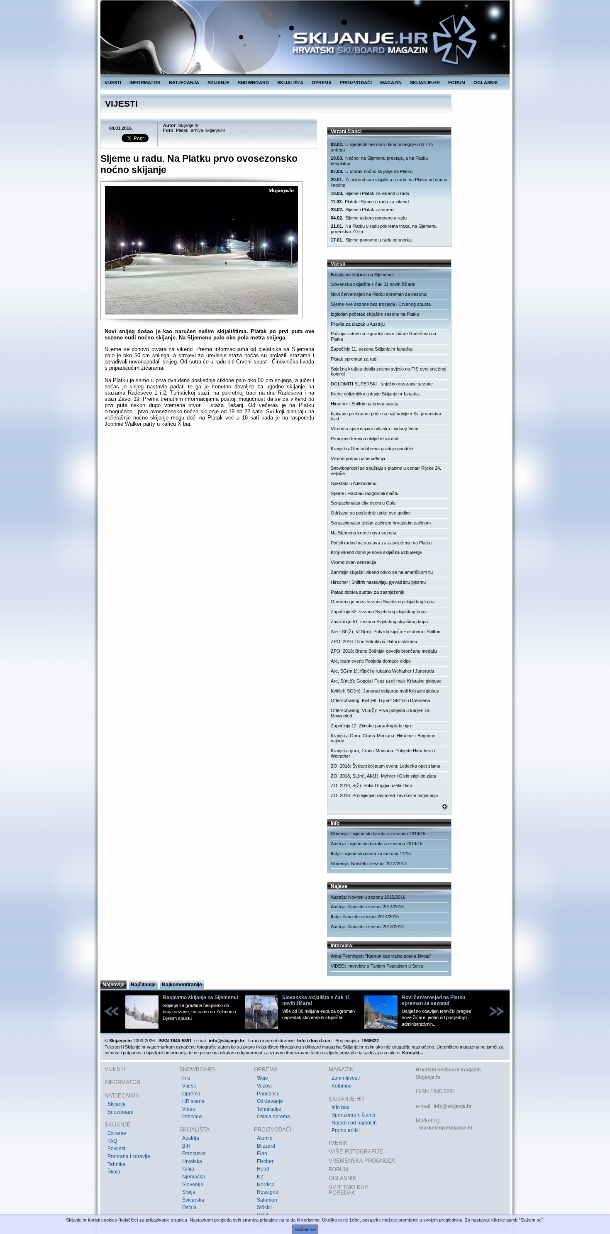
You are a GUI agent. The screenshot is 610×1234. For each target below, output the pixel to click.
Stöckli (264, 1207)
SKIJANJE (218, 82)
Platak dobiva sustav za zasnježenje (367, 592)
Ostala (189, 1207)
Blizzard (266, 1146)
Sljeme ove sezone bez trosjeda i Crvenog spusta (381, 304)
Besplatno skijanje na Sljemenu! (362, 274)
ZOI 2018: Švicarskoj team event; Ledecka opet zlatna (385, 765)
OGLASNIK (485, 82)
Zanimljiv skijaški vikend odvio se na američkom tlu (382, 572)
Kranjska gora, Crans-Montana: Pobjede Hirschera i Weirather (383, 753)
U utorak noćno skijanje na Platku (371, 171)
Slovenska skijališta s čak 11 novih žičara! (373, 284)
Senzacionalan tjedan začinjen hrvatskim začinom (381, 522)
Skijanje (116, 1104)
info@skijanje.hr (453, 1106)
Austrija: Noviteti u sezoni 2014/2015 (367, 906)
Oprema (191, 1094)
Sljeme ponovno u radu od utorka (371, 239)
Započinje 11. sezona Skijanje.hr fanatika (371, 348)
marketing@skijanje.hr (446, 1128)
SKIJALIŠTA (290, 82)
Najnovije (113, 985)
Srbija (188, 1192)
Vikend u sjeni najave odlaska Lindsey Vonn (374, 428)
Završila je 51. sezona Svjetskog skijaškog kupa (379, 621)
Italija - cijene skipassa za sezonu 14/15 (371, 853)
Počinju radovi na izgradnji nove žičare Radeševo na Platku (383, 336)
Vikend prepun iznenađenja (358, 458)
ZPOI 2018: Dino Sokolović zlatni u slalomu (374, 641)
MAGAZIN (391, 82)
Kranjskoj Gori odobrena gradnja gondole (372, 448)
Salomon (267, 1200)
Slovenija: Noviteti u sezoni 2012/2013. (369, 863)
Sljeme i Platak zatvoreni (362, 209)
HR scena (193, 1101)
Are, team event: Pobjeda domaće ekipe (371, 660)
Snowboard (120, 1112)
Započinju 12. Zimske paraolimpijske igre (371, 725)
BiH (186, 1146)
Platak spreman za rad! (354, 358)
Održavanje (270, 1101)
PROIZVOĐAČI (356, 82)
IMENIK (338, 1143)
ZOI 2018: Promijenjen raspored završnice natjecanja (384, 795)
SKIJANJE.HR (425, 82)
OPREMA (322, 82)
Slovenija (192, 1185)
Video (188, 1109)
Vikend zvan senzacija (353, 562)
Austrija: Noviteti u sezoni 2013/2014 (367, 926)
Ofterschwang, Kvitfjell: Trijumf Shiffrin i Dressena (380, 700)
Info (186, 1078)
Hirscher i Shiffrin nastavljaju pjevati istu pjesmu (378, 582)
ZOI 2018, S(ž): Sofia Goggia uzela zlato (371, 785)
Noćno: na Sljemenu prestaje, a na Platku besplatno (379, 161)
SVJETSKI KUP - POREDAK (350, 1190)
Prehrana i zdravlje (128, 1156)
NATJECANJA (184, 82)
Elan (262, 1153)
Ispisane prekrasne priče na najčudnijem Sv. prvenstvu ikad (386, 416)
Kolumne (342, 1086)
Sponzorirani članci (353, 1115)
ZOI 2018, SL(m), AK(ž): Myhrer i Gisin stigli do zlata (383, 775)
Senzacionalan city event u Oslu (363, 502)
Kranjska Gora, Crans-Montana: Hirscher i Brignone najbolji (383, 738)
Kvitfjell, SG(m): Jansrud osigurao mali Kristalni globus (385, 690)
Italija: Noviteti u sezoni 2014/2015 (365, 916)
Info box (340, 1107)
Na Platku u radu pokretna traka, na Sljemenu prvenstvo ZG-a (384, 229)
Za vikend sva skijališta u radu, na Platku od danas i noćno (389, 182)
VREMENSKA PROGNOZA (362, 1160)
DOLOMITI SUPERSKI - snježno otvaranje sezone (382, 383)
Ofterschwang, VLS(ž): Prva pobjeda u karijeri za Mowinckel (380, 713)
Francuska (194, 1153)
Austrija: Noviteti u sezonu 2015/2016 (368, 897)
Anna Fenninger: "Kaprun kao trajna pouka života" (381, 956)
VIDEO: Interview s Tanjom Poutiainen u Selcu (377, 965)
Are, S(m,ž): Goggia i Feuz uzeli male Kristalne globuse (386, 680)
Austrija (190, 1138)
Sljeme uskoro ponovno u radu (369, 217)
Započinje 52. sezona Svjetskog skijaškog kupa (379, 611)
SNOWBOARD (253, 82)
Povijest (116, 1148)
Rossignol (268, 1192)
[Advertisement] (209, 514)
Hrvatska (192, 1161)
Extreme (116, 1133)
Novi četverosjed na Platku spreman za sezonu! (379, 294)
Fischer (265, 1161)
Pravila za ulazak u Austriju (358, 324)
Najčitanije (143, 985)
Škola (113, 1172)
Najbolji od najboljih (354, 1123)
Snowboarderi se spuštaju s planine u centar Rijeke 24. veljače (386, 471)
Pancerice (268, 1094)
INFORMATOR (145, 82)
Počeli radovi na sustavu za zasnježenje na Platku (381, 542)
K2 (260, 1177)
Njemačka (193, 1177)
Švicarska (193, 1200)
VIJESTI (113, 82)
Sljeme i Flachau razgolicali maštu (364, 493)
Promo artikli (346, 1130)
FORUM (456, 82)
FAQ (112, 1141)
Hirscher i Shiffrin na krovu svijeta (364, 403)
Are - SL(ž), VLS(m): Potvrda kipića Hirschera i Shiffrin (385, 631)
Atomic (264, 1138)
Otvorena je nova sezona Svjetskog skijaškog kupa (382, 601)
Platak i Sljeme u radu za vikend (370, 201)
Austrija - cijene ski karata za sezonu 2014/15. (377, 843)
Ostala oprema (273, 1116)
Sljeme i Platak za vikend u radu (370, 193)
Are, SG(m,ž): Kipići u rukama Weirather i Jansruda (382, 670)
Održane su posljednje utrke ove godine (371, 512)
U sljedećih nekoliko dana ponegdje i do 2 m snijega (382, 147)
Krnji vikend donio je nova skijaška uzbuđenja (376, 552)
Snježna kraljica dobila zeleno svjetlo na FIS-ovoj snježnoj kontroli (388, 371)
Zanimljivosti (346, 1078)
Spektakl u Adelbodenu (353, 483)
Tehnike (116, 1164)
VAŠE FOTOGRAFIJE (356, 1151)
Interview (192, 1116)
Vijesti (189, 1086)
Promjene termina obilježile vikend (364, 438)
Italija (188, 1169)
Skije (262, 1078)
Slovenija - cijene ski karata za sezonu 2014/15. (379, 833)
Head (263, 1169)
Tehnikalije (269, 1109)
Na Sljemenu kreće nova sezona (363, 532)
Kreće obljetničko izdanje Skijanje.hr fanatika (375, 393)
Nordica (266, 1185)
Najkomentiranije (182, 985)
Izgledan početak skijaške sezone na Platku (375, 314)
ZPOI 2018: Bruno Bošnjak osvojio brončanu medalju (384, 651)
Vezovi (264, 1086)
